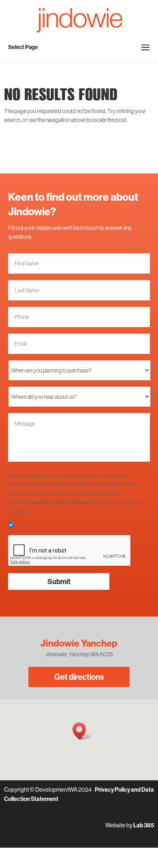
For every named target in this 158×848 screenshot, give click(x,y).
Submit (58, 581)
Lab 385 (143, 825)
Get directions (79, 677)
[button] (81, 731)
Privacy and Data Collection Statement (54, 502)
